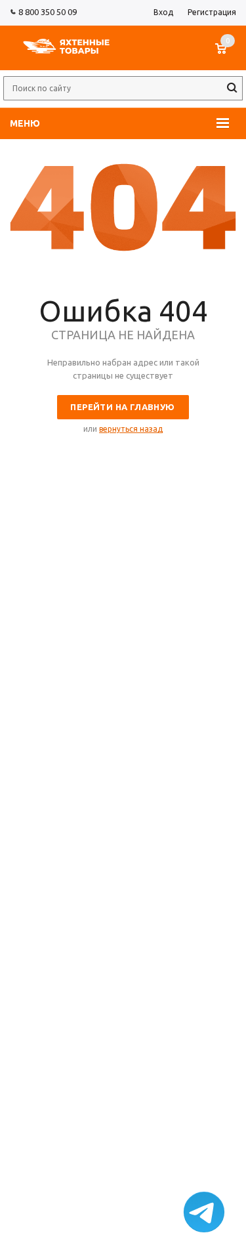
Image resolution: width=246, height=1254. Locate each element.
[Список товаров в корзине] (227, 55)
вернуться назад (131, 429)
